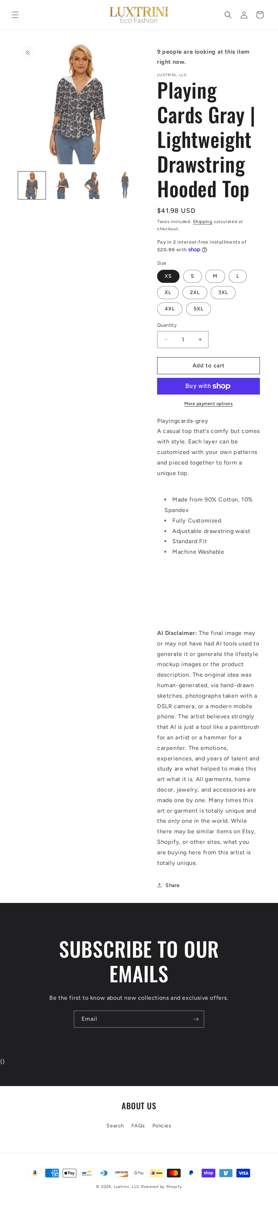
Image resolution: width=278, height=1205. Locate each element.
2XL (195, 292)
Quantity (167, 325)
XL (168, 292)
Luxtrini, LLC (127, 1186)
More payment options (208, 403)
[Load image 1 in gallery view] (32, 185)
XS (168, 276)
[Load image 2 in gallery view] (63, 185)
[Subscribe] (196, 1019)
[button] (15, 15)
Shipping (202, 221)
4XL (170, 309)
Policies (162, 1126)
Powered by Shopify (161, 1186)
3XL (223, 292)
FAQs (138, 1126)
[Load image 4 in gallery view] (125, 185)
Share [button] (172, 885)
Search (115, 1126)
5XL (198, 309)
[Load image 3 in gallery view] (94, 185)
